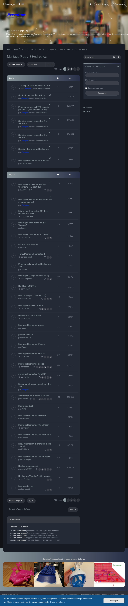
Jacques (27, 89)
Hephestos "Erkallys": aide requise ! (35, 476)
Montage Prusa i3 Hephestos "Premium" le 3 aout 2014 (32, 185)
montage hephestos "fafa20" (32, 374)
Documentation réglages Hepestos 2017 (34, 385)
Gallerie (88, 108)
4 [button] (74, 69)
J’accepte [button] (114, 601)
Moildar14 (25, 449)
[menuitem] (21, 4)
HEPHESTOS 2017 (27, 286)
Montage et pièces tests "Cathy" (33, 234)
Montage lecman (26, 486)
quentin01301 (26, 338)
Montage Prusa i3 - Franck (30, 305)
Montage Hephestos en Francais (33, 160)
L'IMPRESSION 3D (41, 127)
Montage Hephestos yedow (31, 325)
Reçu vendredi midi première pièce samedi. (34, 445)
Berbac (24, 247)
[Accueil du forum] (31, 18)
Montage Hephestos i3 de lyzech (33, 425)
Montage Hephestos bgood (31, 364)
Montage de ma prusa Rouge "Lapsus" (32, 223)
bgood (26, 367)
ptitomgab (28, 257)
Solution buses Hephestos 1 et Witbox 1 (32, 136)
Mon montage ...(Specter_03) (32, 295)
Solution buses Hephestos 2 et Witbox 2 (32, 122)
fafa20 (27, 377)
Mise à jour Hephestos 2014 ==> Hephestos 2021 (33, 212)
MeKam (27, 289)
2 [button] (68, 69)
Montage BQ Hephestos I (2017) (33, 275)
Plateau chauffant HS (28, 244)
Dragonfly (28, 279)
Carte (87, 111)
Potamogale (26, 459)
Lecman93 (25, 489)
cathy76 (27, 237)
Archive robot (26, 163)
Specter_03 (26, 298)
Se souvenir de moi (95, 88)
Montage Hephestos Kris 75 (31, 353)
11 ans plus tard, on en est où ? (33, 85)
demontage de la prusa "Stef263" (34, 395)
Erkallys (27, 479)
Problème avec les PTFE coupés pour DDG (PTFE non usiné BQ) (33, 108)
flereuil (26, 308)
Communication (43, 89)
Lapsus (24, 228)
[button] (78, 69)
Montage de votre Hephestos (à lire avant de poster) (35, 200)
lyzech (26, 428)
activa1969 (28, 217)
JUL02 (23, 409)
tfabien (24, 347)
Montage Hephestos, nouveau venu (34, 434)
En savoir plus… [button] (57, 602)
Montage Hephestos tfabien (31, 344)
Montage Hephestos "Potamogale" (34, 456)
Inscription (100, 66)
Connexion (89, 66)
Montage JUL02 (26, 406)
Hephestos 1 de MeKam (29, 315)
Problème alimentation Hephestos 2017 (34, 265)
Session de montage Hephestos (33, 149)
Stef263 (24, 399)
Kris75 (26, 357)
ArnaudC (24, 437)
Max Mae (25, 418)
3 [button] (71, 69)
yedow (24, 328)
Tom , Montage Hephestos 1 (31, 254)
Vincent (24, 270)
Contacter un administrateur (31, 95)
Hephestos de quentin (28, 466)
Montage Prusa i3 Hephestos (27, 56)
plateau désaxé (25, 334)
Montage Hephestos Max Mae (32, 415)
